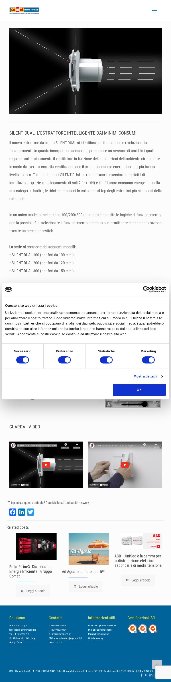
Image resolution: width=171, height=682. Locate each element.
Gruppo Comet (15, 642)
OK (139, 390)
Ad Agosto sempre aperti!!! (83, 571)
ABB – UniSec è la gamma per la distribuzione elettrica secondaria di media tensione (138, 561)
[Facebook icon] (141, 675)
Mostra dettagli (145, 376)
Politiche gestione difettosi (100, 630)
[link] (46, 465)
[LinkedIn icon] (151, 675)
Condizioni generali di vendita (102, 625)
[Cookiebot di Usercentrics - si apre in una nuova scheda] (146, 289)
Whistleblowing (95, 638)
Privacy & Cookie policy (98, 634)
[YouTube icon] (146, 675)
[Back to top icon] (157, 664)
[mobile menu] (154, 10)
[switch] (64, 359)
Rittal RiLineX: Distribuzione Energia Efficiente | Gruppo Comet (31, 571)
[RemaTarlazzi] (30, 10)
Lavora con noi (55, 642)
